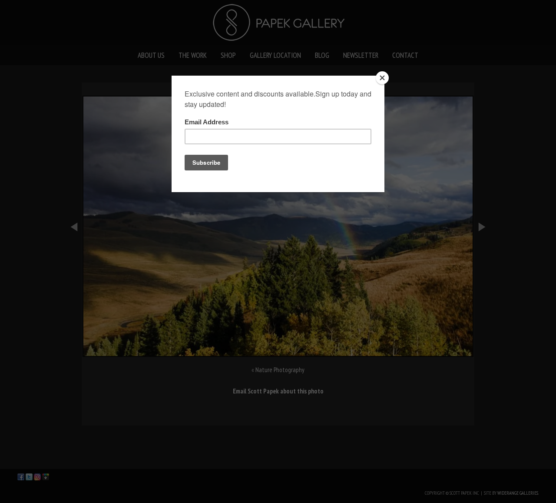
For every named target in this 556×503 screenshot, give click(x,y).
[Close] (382, 77)
